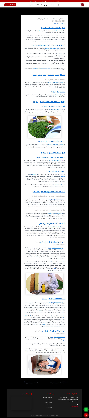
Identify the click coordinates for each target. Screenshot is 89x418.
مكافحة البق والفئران (58, 91)
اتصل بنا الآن (49, 407)
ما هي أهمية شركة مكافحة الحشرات (53, 27)
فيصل (38, 31)
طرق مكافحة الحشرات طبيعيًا (55, 171)
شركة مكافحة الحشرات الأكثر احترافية (53, 106)
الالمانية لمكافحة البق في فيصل (55, 31)
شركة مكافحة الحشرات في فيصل (55, 144)
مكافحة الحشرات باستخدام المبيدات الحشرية (51, 157)
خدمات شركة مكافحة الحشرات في (51, 75)
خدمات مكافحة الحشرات (46, 397)
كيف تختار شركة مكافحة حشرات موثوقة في (50, 45)
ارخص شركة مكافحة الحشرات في (51, 101)
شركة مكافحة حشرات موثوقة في (42, 68)
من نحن (45, 5)
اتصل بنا (31, 5)
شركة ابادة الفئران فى (55, 298)
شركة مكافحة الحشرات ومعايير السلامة (49, 191)
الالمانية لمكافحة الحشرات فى (52, 242)
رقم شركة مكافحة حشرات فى (52, 331)
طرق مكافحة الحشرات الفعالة (53, 153)
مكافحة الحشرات (28, 316)
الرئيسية (57, 5)
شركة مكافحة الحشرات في (56, 82)
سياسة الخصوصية (48, 405)
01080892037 (74, 407)
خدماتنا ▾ (52, 5)
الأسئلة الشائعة (38, 5)
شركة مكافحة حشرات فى (54, 223)
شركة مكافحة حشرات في (53, 48)
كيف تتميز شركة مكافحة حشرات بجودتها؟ (51, 141)
